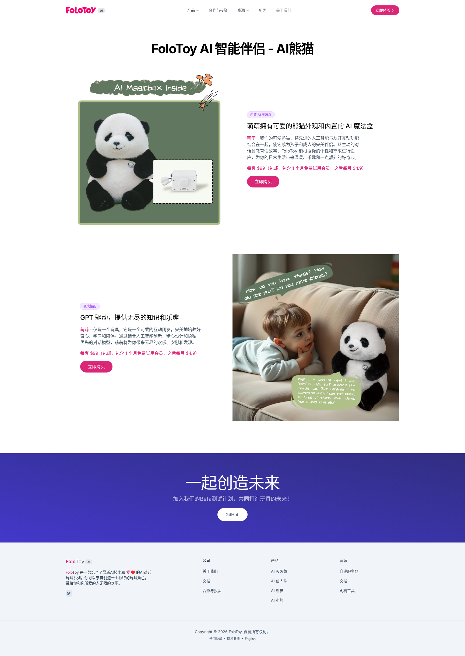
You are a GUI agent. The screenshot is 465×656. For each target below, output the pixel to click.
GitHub (232, 514)
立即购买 (263, 181)
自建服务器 (349, 571)
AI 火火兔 (279, 571)
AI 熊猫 (277, 590)
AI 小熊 (277, 600)
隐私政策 (233, 639)
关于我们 (283, 10)
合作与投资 (218, 10)
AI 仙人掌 (279, 581)
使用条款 (215, 639)
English (250, 639)
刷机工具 (347, 590)
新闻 (262, 10)
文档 (206, 581)
